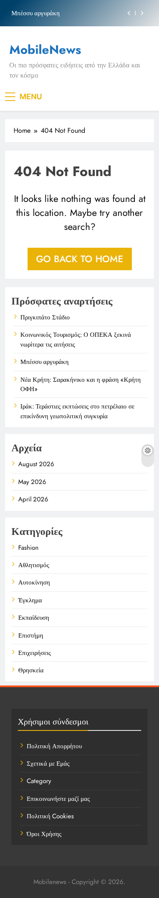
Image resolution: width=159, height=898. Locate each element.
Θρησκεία (31, 670)
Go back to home (79, 259)
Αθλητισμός (33, 565)
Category (39, 781)
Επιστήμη (30, 635)
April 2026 (33, 499)
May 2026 (32, 482)
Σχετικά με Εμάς (48, 763)
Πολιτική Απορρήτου (54, 746)
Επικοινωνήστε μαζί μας (58, 798)
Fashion (28, 547)
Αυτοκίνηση (34, 582)
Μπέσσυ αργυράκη (35, 13)
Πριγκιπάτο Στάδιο (45, 317)
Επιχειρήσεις (34, 652)
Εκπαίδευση (33, 617)
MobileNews (45, 50)
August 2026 (36, 464)
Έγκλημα (30, 600)
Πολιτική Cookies (50, 816)
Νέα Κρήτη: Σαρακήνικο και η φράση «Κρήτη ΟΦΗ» (80, 384)
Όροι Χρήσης (44, 834)
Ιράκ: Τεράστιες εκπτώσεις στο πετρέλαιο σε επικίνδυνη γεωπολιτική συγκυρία (77, 411)
